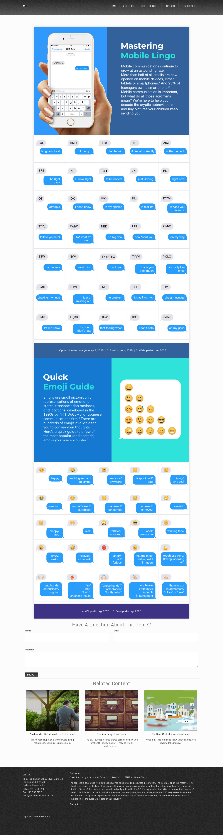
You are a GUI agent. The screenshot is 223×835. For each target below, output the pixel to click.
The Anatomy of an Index (111, 734)
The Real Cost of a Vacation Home (170, 734)
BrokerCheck (140, 777)
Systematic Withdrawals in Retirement (52, 734)
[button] (128, 6)
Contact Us (75, 804)
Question (29, 649)
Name (28, 630)
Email (116, 630)
